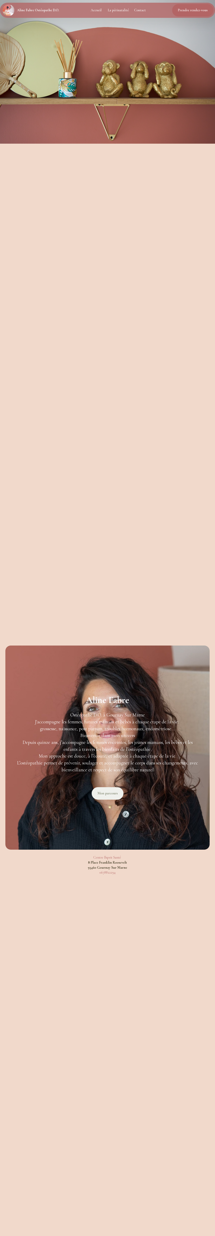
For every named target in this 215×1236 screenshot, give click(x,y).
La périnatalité (118, 10)
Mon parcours (107, 793)
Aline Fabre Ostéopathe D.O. (38, 10)
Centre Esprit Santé (107, 857)
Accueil (96, 10)
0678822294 (107, 872)
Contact (140, 10)
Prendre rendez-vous (193, 10)
